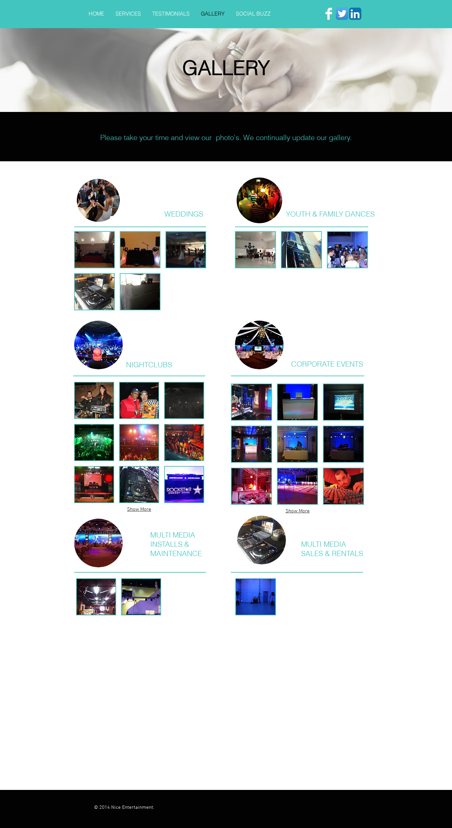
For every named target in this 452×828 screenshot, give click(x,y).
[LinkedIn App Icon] (355, 14)
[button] (94, 249)
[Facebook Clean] (329, 14)
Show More (139, 509)
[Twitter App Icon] (342, 14)
